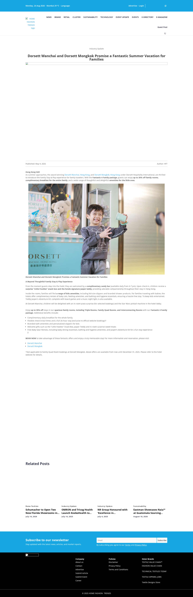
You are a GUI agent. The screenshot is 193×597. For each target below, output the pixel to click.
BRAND (57, 17)
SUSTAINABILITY (90, 17)
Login (141, 5)
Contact (78, 566)
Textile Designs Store (151, 582)
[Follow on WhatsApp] (165, 6)
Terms (128, 545)
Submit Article (81, 573)
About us (79, 562)
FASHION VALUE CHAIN (152, 566)
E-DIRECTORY (147, 17)
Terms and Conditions (118, 569)
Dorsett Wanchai (34, 343)
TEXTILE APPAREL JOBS (151, 577)
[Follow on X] (158, 6)
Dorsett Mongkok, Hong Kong (107, 175)
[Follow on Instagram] (147, 6)
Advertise (133, 5)
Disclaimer (113, 562)
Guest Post (162, 27)
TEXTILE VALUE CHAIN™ (152, 562)
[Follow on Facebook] (162, 6)
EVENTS (135, 17)
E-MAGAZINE (161, 17)
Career (78, 580)
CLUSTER (76, 17)
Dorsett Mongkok (34, 346)
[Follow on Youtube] (154, 6)
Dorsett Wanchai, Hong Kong (77, 175)
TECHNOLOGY (106, 17)
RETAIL (67, 17)
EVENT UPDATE (122, 17)
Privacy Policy (141, 545)
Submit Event (81, 577)
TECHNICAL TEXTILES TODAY (154, 571)
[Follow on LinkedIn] (151, 6)
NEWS (49, 17)
